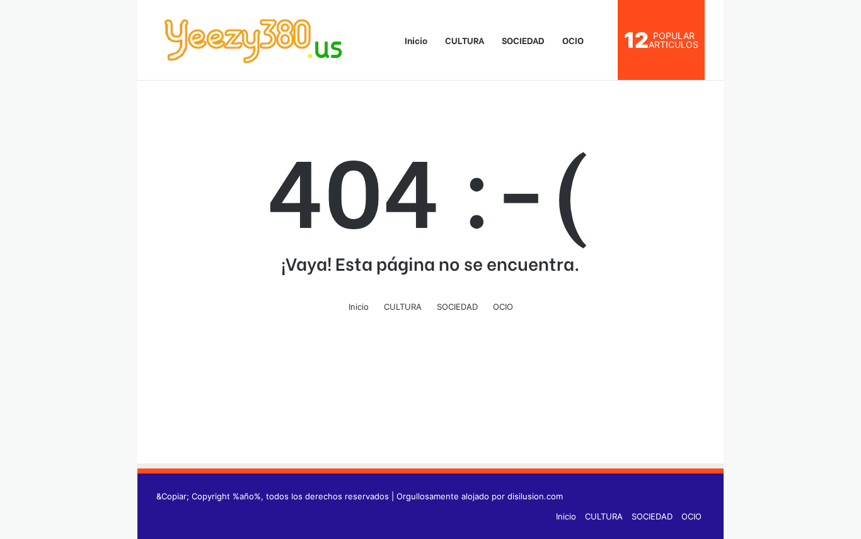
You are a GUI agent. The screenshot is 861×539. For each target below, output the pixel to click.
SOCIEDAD (523, 40)
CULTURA (464, 40)
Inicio (415, 40)
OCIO (573, 40)
